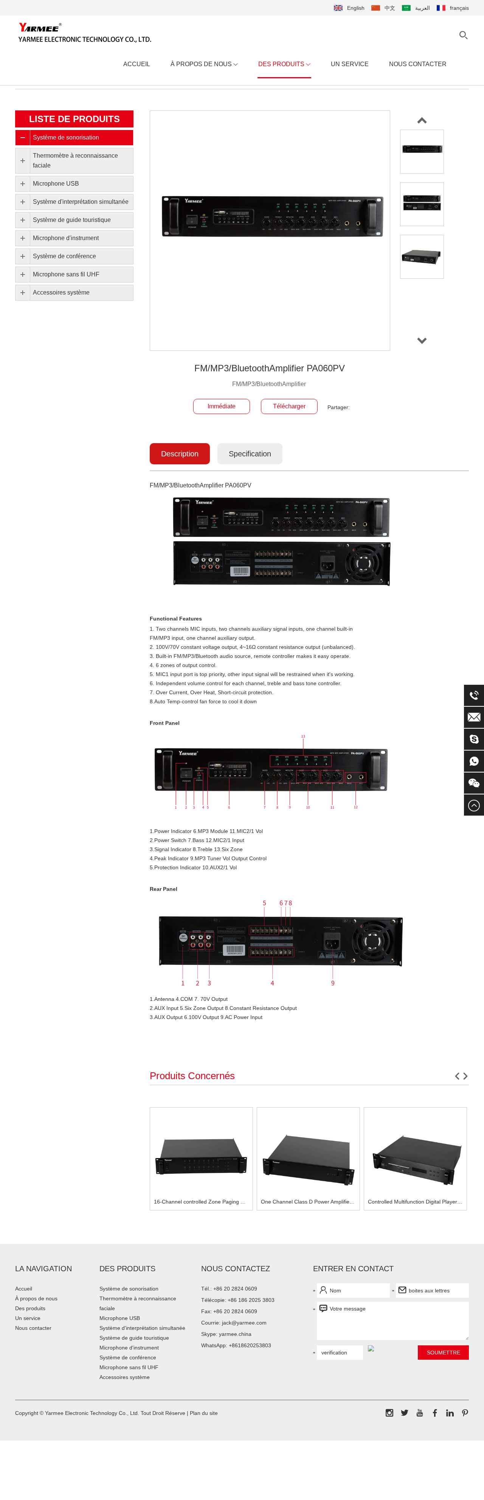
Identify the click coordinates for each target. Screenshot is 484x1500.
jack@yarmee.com (244, 1323)
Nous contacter (418, 64)
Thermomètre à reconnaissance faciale (137, 1303)
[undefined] (270, 231)
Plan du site (204, 1413)
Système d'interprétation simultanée (142, 1328)
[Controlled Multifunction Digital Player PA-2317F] (415, 1158)
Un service (350, 64)
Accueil (136, 64)
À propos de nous (202, 64)
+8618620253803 (250, 1345)
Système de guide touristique (134, 1338)
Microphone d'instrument (129, 1348)
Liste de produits (74, 119)
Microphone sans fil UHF (128, 1367)
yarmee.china (235, 1334)
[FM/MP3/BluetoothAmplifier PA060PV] (422, 152)
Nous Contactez (235, 1268)
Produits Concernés (192, 1075)
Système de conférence (127, 1357)
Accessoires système (124, 1377)
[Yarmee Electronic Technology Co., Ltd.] (85, 33)
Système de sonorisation (128, 1289)
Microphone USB (119, 1318)
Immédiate (222, 406)
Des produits (282, 64)
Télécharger (289, 406)
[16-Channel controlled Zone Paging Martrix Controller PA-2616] (201, 1158)
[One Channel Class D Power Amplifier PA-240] (308, 1158)
